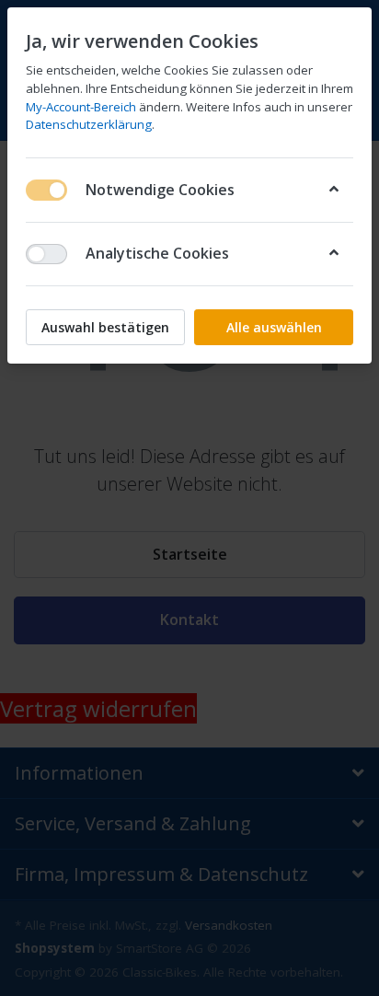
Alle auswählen (274, 327)
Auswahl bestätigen (105, 327)
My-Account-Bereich (81, 106)
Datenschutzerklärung (89, 124)
